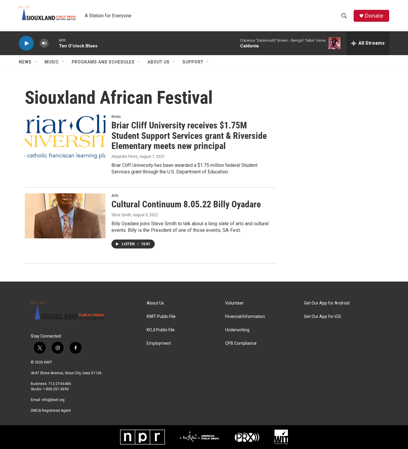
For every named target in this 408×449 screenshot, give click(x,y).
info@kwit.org (53, 400)
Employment (159, 343)
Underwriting (237, 330)
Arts (114, 195)
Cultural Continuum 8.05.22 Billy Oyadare (186, 204)
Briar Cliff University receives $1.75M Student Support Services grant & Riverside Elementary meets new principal (189, 135)
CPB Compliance (241, 343)
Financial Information (245, 316)
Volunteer (234, 303)
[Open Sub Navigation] (36, 62)
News (25, 62)
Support (192, 62)
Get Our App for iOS (322, 316)
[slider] (54, 43)
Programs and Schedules (103, 62)
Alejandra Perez (124, 156)
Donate (374, 16)
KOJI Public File (161, 330)
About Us (159, 62)
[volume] (44, 43)
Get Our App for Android (326, 303)
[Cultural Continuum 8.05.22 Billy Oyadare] (65, 215)
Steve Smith (121, 214)
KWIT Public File (161, 316)
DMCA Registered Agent (51, 410)
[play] (26, 43)
